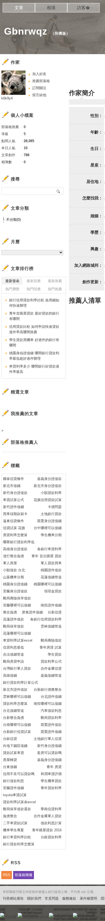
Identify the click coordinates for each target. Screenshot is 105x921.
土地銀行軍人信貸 (48, 739)
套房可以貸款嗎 (49, 753)
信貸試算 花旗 (14, 528)
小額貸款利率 (51, 493)
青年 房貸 (54, 767)
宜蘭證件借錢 (13, 788)
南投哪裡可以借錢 (48, 704)
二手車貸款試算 (15, 823)
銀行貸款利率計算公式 (20, 682)
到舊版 (60, 33)
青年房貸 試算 (51, 647)
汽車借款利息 (51, 711)
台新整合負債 (13, 718)
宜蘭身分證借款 (15, 591)
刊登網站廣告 (13, 898)
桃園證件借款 (51, 570)
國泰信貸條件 (13, 479)
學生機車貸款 (51, 781)
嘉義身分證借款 (49, 479)
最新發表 (12, 281)
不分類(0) (13, 220)
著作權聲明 (88, 898)
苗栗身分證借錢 (49, 521)
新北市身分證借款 (48, 486)
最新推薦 (55, 281)
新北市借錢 (11, 486)
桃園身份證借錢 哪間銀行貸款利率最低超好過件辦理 (34, 356)
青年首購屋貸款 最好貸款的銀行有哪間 (34, 316)
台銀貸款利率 (51, 837)
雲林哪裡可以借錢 (17, 697)
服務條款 (69, 898)
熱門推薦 (55, 289)
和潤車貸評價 (51, 774)
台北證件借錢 (51, 697)
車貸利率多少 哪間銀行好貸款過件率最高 (34, 369)
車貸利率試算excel (17, 640)
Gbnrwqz (25, 31)
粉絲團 (11, 917)
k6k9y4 (7, 98)
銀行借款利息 (13, 781)
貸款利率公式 (51, 661)
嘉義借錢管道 (51, 675)
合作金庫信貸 (51, 668)
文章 (19, 7)
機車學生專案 (13, 830)
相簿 (51, 7)
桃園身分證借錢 (15, 584)
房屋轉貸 (10, 760)
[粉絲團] (2, 915)
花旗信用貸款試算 (48, 500)
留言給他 (39, 95)
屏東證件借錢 (32, 612)
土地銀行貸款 (51, 514)
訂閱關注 (39, 88)
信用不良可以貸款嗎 (18, 774)
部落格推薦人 (24, 442)
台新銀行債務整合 (48, 690)
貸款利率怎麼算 (15, 704)
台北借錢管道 (13, 711)
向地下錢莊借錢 (15, 746)
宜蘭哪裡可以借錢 (17, 605)
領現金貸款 (53, 591)
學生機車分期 (51, 535)
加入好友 (39, 74)
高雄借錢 (10, 675)
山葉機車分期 (13, 577)
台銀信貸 (10, 739)
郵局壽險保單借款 (17, 598)
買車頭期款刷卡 (15, 514)
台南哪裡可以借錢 (17, 725)
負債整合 (10, 816)
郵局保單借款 (13, 626)
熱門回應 (34, 289)
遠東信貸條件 (13, 521)
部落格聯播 (23, 875)
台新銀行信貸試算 (17, 732)
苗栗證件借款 (51, 725)
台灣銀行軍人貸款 (17, 668)
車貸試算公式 (13, 500)
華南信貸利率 (51, 809)
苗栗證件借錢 (51, 732)
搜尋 (58, 191)
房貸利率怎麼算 (15, 535)
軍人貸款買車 (51, 563)
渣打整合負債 (13, 556)
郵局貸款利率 (51, 718)
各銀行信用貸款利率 (46, 619)
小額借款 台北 (14, 570)
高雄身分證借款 (15, 549)
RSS (6, 875)
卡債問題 (55, 507)
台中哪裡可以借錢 (48, 528)
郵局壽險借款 (51, 640)
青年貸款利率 (51, 788)
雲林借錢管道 (51, 626)
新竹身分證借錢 (49, 746)
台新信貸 (55, 612)
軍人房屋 (10, 563)
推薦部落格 (41, 81)
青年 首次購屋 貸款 (47, 556)
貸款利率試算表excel (19, 802)
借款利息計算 (51, 823)
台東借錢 (10, 767)
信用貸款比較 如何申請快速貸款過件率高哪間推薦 (34, 329)
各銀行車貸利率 (49, 549)
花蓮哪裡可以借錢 (17, 633)
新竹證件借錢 (13, 507)
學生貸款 (55, 654)
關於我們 (34, 898)
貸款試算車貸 (13, 753)
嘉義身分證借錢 (49, 760)
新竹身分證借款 (15, 493)
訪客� (83, 7)
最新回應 (34, 281)
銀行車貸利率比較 (17, 837)
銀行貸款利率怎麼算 (18, 844)
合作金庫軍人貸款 (48, 816)
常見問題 (52, 898)
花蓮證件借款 (13, 619)
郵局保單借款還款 (17, 809)
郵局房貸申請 (13, 661)
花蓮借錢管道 (51, 577)
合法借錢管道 (13, 654)
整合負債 (10, 612)
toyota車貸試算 (15, 795)
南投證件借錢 (51, 605)
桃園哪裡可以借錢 (48, 584)
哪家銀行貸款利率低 (18, 542)
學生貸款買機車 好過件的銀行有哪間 (34, 342)
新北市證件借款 (15, 690)
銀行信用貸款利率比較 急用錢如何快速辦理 (34, 303)
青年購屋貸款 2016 (47, 830)
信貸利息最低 (13, 647)
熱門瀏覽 (12, 289)
